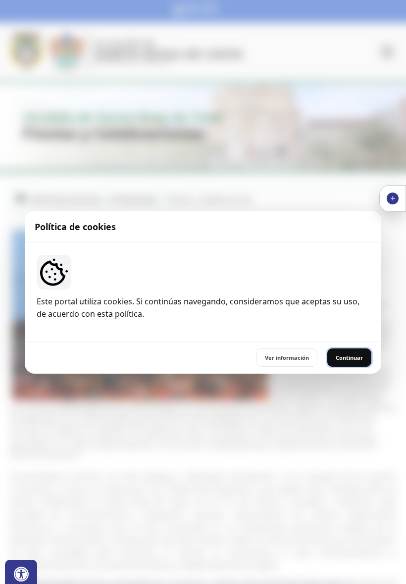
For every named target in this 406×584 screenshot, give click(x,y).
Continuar (349, 357)
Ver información (287, 357)
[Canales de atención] (392, 198)
